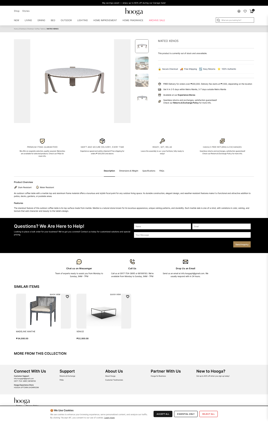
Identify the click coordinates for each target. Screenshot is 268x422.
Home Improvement (105, 20)
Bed (53, 20)
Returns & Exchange (67, 376)
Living (28, 20)
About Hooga (110, 376)
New (16, 20)
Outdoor (66, 20)
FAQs (161, 171)
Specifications (148, 171)
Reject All (208, 414)
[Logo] (134, 11)
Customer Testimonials (114, 380)
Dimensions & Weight (128, 171)
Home (16, 29)
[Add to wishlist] (67, 296)
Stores (25, 10)
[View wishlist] (245, 11)
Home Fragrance (133, 20)
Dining (41, 20)
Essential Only (186, 414)
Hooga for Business (158, 376)
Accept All (163, 414)
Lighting (82, 20)
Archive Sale (157, 20)
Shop (17, 10)
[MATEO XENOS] (72, 81)
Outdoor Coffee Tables (37, 29)
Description (109, 171)
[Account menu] (239, 11)
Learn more (109, 417)
